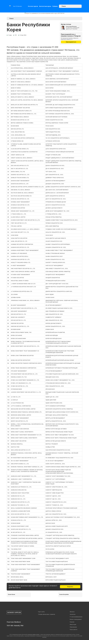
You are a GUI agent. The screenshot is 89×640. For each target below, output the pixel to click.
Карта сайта (41, 611)
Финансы (72, 611)
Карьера (72, 622)
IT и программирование (76, 616)
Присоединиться (71, 42)
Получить (70, 586)
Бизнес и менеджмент (76, 619)
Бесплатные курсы (45, 6)
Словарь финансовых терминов (46, 614)
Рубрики (55, 6)
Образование (73, 627)
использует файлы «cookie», (34, 634)
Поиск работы (73, 629)
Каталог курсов (33, 6)
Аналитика (72, 614)
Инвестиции (73, 624)
